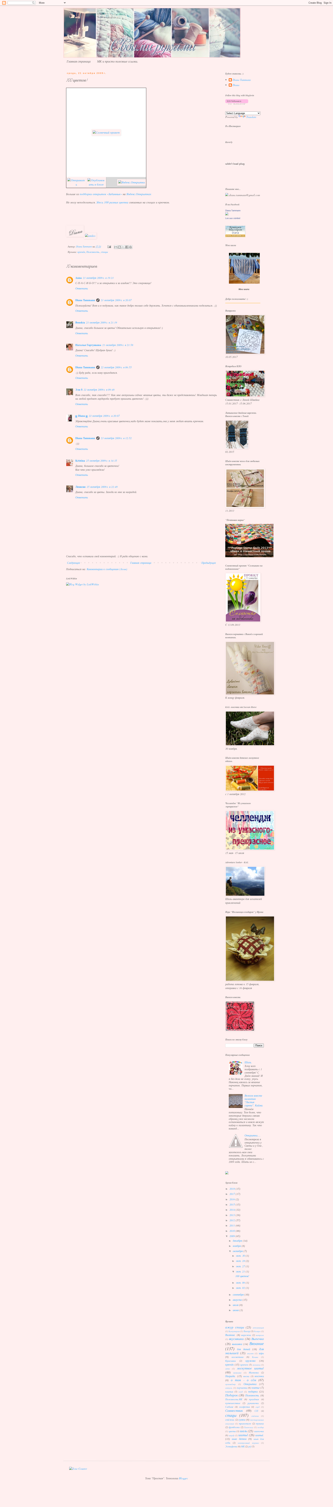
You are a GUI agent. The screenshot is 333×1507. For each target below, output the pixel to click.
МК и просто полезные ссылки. (117, 61)
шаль (243, 1431)
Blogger (183, 1478)
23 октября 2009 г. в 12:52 (116, 438)
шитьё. (259, 1435)
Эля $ (78, 390)
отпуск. (229, 1387)
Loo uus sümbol (232, 218)
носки (246, 1376)
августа (238, 1300)
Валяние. (230, 1335)
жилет (250, 1353)
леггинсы (256, 1364)
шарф (231, 1435)
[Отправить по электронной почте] (116, 247)
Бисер (247, 1331)
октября (238, 1251)
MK (243, 1446)
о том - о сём (243, 1380)
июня (236, 1310)
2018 (233, 1188)
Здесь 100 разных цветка (112, 202)
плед (241, 1391)
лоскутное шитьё (250, 1368)
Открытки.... (253, 1135)
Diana (236, 85)
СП (256, 1410)
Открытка (250, 1384)
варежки (246, 1335)
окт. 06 (241, 1282)
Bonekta (80, 322)
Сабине (229, 1406)
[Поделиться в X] (123, 247)
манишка (237, 1372)
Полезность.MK (233, 1399)
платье (255, 1387)
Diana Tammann (85, 300)
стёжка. (230, 1419)
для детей (243, 1349)
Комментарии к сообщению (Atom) (107, 569)
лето (227, 1368)
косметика (238, 1356)
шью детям (239, 1439)
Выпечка (257, 1339)
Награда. (230, 1376)
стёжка (255, 1415)
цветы (232, 1431)
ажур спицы (234, 1327)
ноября (237, 1246)
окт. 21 (241, 1271)
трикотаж (245, 1423)
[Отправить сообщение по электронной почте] (109, 246)
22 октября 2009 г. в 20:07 (104, 416)
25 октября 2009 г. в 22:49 (102, 487)
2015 (233, 1204)
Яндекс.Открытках (138, 194)
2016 (233, 1199)
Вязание (256, 1343)
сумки (242, 1419)
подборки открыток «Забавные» (101, 194)
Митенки (254, 1372)
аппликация (258, 1327)
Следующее (73, 563)
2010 (233, 1231)
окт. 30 (241, 1255)
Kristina (80, 461)
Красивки (230, 1360)
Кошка (255, 1357)
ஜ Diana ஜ (81, 416)
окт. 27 (241, 1266)
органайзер (230, 1384)
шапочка (259, 1431)
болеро (257, 1331)
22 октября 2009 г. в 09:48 (99, 389)
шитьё (243, 1435)
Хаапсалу (248, 1427)
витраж (260, 1335)
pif (249, 1446)
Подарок (231, 1395)
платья (229, 1391)
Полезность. (93, 251)
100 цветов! (242, 1276)
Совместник (234, 1410)
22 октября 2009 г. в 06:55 (116, 367)
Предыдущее (208, 563)
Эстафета (231, 1446)
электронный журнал (248, 1442)
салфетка (244, 1406)
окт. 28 (241, 1261)
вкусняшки (236, 1339)
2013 (233, 1215)
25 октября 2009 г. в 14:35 (101, 460)
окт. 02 (241, 1288)
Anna (78, 278)
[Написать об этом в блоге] (119, 247)
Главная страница (79, 61)
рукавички (253, 1403)
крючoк (244, 1364)
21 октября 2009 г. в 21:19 (101, 322)
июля (236, 1305)
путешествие (232, 1403)
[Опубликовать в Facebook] (127, 247)
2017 (233, 1194)
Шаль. (248, 1062)
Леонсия (80, 487)
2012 (233, 1220)
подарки (253, 1391)
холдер (260, 1427)
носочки (259, 1376)
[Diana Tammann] (226, 214)
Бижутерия (234, 1331)
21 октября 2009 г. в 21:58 (117, 345)
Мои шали (244, 289)
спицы (104, 251)
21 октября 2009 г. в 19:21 (98, 278)
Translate (251, 117)
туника (260, 1423)
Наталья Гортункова (88, 345)
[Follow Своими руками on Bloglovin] (236, 103)
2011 (233, 1225)
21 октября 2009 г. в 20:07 (116, 300)
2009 (233, 1236)
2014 (233, 1209)
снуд (258, 1406)
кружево (251, 1360)
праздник (254, 1399)
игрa (261, 1353)
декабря (238, 1240)
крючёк (81, 251)
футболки (234, 1427)
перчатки (242, 1387)
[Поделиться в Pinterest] (130, 247)
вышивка (237, 1344)
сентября (239, 1294)
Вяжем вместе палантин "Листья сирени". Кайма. (254, 1100)
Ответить (81, 288)
